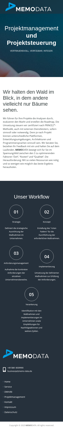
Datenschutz (10, 412)
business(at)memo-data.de (19, 371)
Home (7, 381)
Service (8, 386)
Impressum (10, 407)
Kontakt (8, 402)
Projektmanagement (14, 396)
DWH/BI (8, 391)
